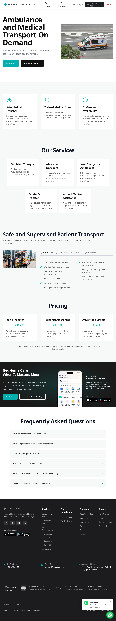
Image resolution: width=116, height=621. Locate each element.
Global (16, 610)
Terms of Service (106, 610)
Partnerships (104, 526)
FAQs (101, 518)
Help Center (104, 514)
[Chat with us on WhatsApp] (109, 615)
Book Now (10, 63)
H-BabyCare (47, 541)
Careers (83, 534)
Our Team (84, 518)
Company (77, 4)
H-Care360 (46, 545)
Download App (94, 4)
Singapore (26, 610)
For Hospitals (46, 4)
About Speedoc (86, 514)
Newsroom (84, 522)
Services (29, 4)
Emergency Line (105, 522)
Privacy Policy (92, 610)
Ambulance (46, 549)
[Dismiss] (111, 601)
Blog (82, 526)
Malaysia (37, 610)
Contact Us (84, 530)
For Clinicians (62, 4)
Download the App (32, 63)
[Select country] (109, 4)
